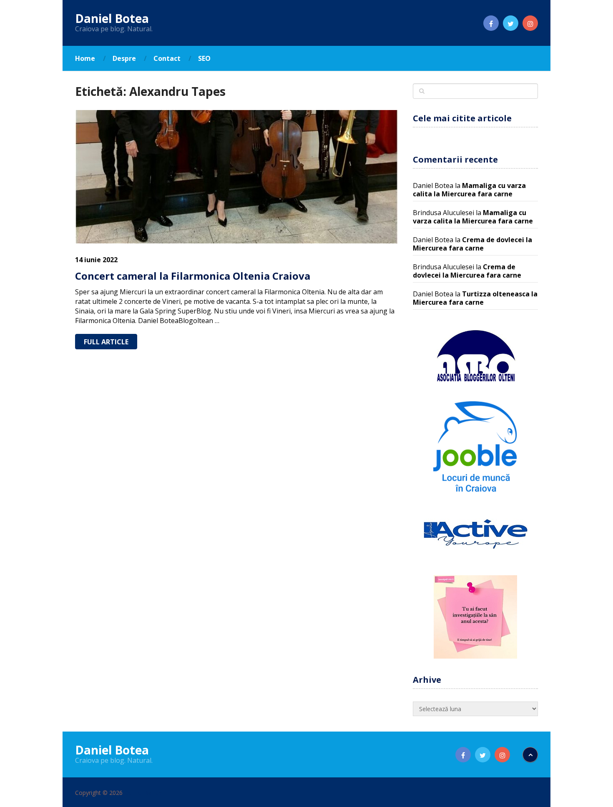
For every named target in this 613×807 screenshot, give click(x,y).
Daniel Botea (112, 18)
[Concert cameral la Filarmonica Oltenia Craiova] (236, 176)
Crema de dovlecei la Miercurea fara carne (472, 244)
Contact (167, 58)
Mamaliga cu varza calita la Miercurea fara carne (469, 189)
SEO (204, 58)
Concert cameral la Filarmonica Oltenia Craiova (192, 276)
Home (85, 58)
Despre (124, 58)
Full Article (106, 341)
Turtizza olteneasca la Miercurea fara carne (475, 298)
